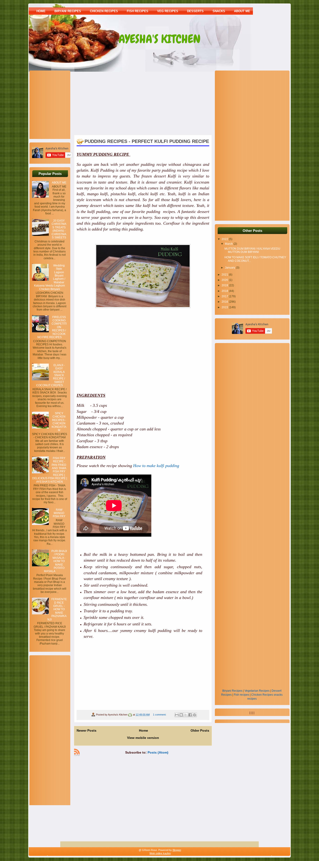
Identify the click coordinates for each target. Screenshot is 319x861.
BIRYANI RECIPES (67, 11)
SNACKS (219, 11)
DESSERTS (195, 11)
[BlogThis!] (181, 714)
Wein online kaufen (160, 853)
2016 (225, 301)
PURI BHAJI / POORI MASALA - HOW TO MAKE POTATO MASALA (55, 561)
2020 (225, 280)
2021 (225, 274)
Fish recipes (241, 694)
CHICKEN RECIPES (104, 11)
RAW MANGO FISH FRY (59, 513)
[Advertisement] (61, 104)
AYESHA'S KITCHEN (160, 39)
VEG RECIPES (167, 11)
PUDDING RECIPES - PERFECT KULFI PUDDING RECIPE (147, 141)
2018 (225, 291)
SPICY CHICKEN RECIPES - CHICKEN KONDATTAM (59, 422)
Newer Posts (86, 730)
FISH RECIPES (137, 11)
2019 (225, 285)
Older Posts (200, 730)
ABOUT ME (242, 11)
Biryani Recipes (232, 690)
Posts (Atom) (158, 752)
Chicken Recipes (262, 694)
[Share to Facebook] (190, 714)
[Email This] (176, 714)
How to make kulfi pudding (156, 465)
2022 (225, 239)
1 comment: (160, 714)
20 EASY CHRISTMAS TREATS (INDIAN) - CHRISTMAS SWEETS (59, 229)
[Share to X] (185, 714)
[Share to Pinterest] (194, 714)
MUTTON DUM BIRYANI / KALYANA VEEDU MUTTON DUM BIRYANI (252, 250)
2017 (225, 296)
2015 (225, 307)
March (229, 243)
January (230, 267)
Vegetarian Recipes (257, 690)
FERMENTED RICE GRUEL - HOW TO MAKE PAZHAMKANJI (57, 609)
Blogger (177, 850)
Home (41, 11)
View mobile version (143, 738)
